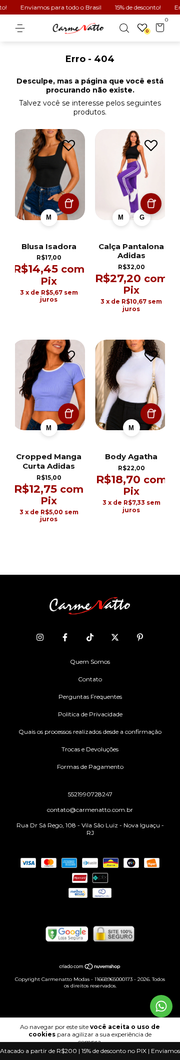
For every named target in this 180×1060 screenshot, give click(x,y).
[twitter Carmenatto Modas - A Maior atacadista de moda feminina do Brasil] (115, 637)
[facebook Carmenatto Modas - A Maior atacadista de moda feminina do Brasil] (65, 637)
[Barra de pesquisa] (124, 28)
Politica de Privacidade (90, 714)
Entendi (90, 1051)
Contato (90, 679)
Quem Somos (90, 661)
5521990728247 (90, 794)
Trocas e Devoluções (90, 749)
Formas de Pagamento (90, 766)
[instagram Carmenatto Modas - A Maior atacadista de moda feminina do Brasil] (40, 637)
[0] (158, 29)
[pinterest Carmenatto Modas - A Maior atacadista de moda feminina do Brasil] (140, 637)
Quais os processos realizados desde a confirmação (90, 731)
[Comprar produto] (68, 203)
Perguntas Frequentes (90, 696)
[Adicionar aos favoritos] (68, 145)
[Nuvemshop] (90, 967)
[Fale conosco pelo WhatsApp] (161, 1006)
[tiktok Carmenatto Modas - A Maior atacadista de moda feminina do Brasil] (90, 637)
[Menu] (21, 28)
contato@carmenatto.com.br (90, 809)
